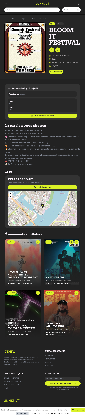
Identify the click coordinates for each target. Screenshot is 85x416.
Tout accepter (78, 410)
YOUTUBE (49, 365)
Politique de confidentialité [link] (57, 413)
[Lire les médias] (71, 242)
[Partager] (51, 49)
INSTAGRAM (50, 359)
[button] (42, 206)
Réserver (58, 72)
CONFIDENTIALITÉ (11, 385)
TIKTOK (48, 362)
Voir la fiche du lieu (42, 187)
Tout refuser (22, 413)
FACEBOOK (49, 355)
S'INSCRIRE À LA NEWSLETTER (63, 383)
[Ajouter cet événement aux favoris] (57, 49)
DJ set (52, 24)
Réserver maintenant (44, 116)
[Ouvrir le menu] (6, 4)
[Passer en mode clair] (78, 4)
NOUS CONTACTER (11, 378)
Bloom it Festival (39, 19)
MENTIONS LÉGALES (12, 381)
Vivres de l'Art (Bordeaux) (21, 19)
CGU (6, 388)
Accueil (7, 19)
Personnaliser (36, 413)
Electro (60, 24)
